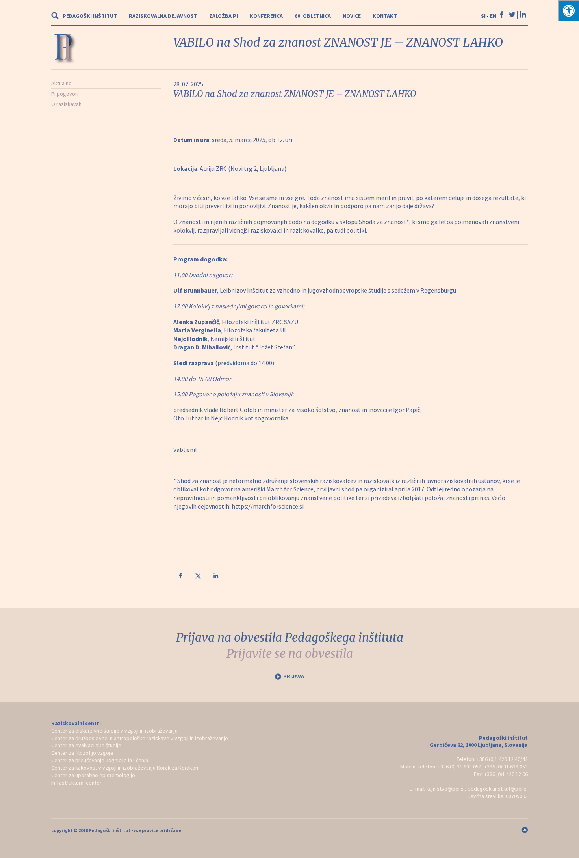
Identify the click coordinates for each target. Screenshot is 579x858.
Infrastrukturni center (76, 782)
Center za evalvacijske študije (86, 745)
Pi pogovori (64, 93)
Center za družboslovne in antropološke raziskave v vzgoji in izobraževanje (139, 738)
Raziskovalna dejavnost (163, 15)
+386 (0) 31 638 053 (506, 766)
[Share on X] (199, 577)
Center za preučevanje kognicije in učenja (99, 760)
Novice (352, 15)
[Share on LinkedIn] (217, 577)
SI (483, 15)
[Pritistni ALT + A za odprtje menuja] (568, 10)
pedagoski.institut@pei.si (498, 788)
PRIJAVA (293, 676)
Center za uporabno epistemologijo (93, 775)
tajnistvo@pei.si (446, 788)
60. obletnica (313, 15)
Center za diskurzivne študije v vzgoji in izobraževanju (114, 730)
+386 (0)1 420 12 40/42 (502, 759)
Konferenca (266, 15)
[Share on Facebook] (181, 577)
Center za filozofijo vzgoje (82, 752)
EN (493, 15)
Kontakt (385, 15)
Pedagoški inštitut (90, 15)
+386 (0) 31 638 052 (459, 766)
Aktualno (61, 83)
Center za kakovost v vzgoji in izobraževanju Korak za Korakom (125, 767)
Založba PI (223, 15)
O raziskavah (66, 104)
